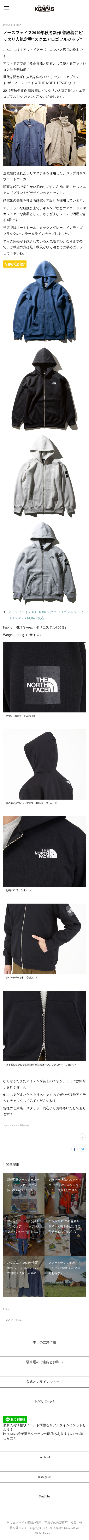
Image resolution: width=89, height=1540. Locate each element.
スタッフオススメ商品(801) (16, 1125)
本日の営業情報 (44, 1342)
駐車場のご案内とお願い (44, 1362)
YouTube (44, 1496)
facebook (44, 1457)
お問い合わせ (44, 1401)
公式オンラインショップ (44, 1382)
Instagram (44, 1477)
